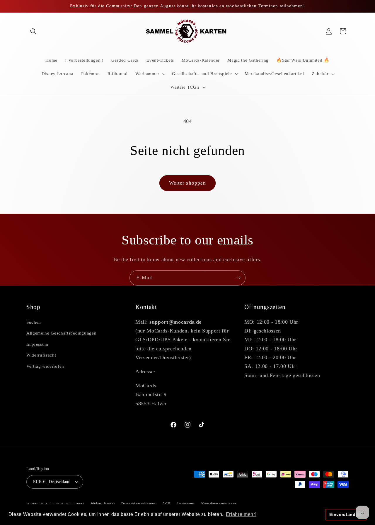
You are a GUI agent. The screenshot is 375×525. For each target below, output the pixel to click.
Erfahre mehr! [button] (241, 514)
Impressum (37, 344)
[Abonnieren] (238, 278)
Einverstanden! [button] (345, 514)
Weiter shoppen (187, 183)
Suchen (33, 322)
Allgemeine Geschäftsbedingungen (61, 332)
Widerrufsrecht (41, 354)
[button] (33, 31)
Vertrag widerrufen (45, 366)
